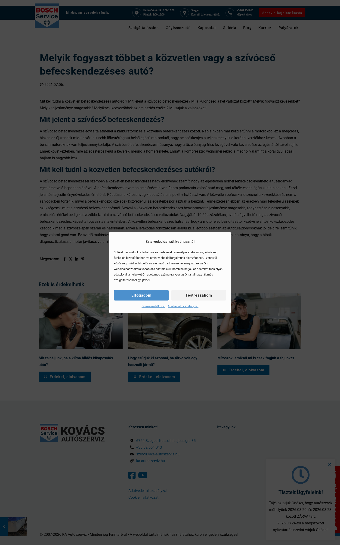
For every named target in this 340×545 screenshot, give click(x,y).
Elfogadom (141, 295)
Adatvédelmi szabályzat (183, 306)
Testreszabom (198, 295)
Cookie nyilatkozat (153, 306)
